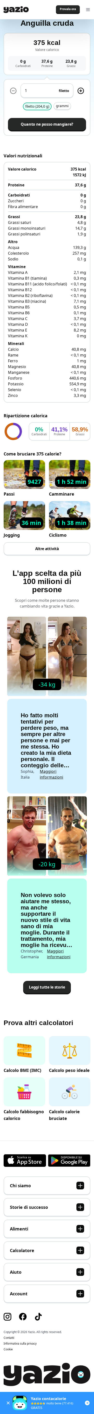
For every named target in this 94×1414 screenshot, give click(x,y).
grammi (62, 106)
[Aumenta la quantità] (80, 91)
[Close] (8, 1403)
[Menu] (88, 9)
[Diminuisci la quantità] (13, 91)
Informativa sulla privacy (20, 1344)
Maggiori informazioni (51, 774)
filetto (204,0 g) (37, 106)
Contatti (9, 1338)
